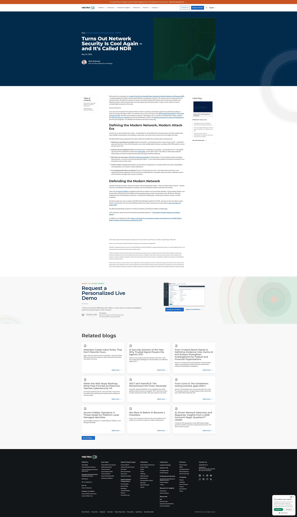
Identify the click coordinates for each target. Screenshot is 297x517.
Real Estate (143, 482)
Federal (142, 471)
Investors (181, 486)
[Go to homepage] (88, 7)
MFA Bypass (124, 488)
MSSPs (181, 467)
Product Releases (164, 472)
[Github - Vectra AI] (207, 479)
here (165, 209)
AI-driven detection (105, 473)
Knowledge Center (164, 470)
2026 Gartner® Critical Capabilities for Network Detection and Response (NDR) (203, 135)
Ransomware (124, 473)
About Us (181, 480)
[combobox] (291, 497)
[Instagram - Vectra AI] (200, 479)
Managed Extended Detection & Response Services (90, 475)
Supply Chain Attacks (126, 476)
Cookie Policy (138, 512)
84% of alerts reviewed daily (140, 157)
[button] (212, 8)
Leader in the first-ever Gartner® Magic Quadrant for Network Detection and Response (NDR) (156, 96)
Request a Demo (197, 7)
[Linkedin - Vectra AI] (200, 475)
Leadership (182, 482)
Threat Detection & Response (89, 467)
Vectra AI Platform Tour (87, 496)
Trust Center (110, 512)
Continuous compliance (107, 478)
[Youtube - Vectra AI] (211, 475)
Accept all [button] (278, 509)
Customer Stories (165, 465)
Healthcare (143, 473)
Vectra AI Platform (123, 191)
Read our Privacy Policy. (287, 506)
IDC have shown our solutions (121, 117)
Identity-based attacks (106, 467)
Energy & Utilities (144, 467)
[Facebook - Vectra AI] (207, 475)
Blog (161, 499)
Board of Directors (183, 484)
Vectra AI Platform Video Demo (89, 493)
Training (162, 484)
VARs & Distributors (184, 471)
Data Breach (124, 469)
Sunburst (123, 493)
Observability (85, 465)
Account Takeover (125, 465)
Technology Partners (184, 469)
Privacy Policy (130, 512)
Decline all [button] (289, 509)
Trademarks (102, 512)
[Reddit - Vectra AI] (203, 479)
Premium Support (164, 482)
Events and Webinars (165, 506)
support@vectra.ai (203, 465)
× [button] (293, 496)
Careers (181, 491)
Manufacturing (143, 478)
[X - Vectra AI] (203, 475)
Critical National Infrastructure (147, 465)
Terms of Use (94, 512)
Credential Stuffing (125, 490)
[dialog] (283, 505)
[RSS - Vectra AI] (211, 479)
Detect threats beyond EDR (107, 476)
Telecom (142, 487)
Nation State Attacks (125, 471)
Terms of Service (86, 512)
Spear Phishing (124, 486)
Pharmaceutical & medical (146, 480)
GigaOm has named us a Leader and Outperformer (169, 117)
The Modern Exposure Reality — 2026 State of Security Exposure (203, 124)
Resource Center (164, 501)
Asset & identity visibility (107, 471)
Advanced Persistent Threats (127, 467)
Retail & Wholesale (144, 485)
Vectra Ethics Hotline (149, 512)
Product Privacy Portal (120, 512)
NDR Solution (85, 479)
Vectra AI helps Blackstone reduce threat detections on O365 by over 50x (203, 129)
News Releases (183, 489)
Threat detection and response (108, 465)
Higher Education (144, 476)
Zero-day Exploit (124, 484)
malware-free (141, 151)
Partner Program (183, 465)
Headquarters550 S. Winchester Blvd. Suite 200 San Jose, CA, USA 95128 (207, 469)
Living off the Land (125, 495)
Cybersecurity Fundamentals (166, 503)
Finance (142, 469)
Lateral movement (105, 469)
